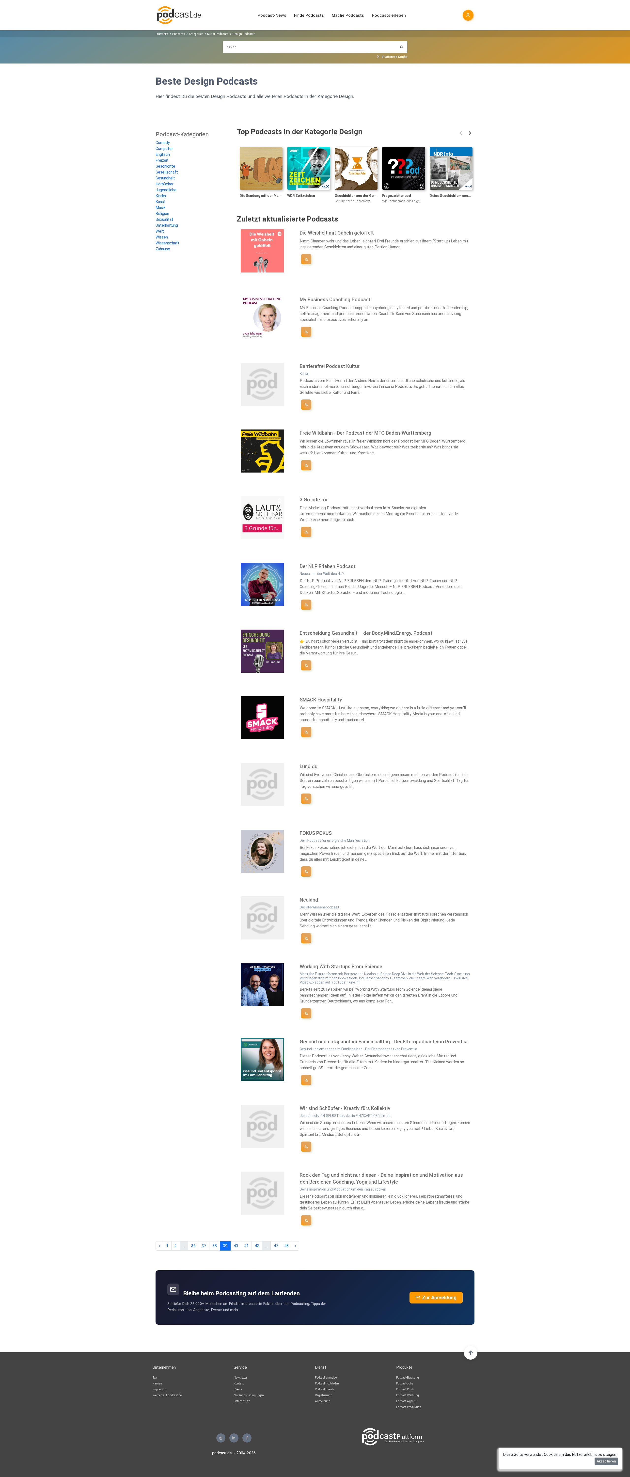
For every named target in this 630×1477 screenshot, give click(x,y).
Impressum (160, 1389)
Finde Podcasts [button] (309, 15)
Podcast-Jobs (404, 1383)
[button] (460, 133)
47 (276, 1245)
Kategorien (196, 34)
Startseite (162, 34)
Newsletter (240, 1377)
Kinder (161, 195)
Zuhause (163, 249)
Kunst (161, 201)
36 (193, 1245)
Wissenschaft (167, 243)
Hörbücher (164, 184)
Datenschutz (242, 1401)
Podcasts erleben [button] (389, 15)
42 (257, 1245)
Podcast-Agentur (406, 1401)
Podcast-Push (405, 1389)
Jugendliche (166, 190)
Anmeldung (322, 1401)
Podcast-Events (324, 1389)
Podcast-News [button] (272, 15)
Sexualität (164, 219)
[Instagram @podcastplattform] (220, 1438)
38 (214, 1245)
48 (286, 1245)
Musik (161, 207)
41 (246, 1245)
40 (236, 1245)
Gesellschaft (167, 172)
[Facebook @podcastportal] (247, 1438)
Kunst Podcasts (218, 34)
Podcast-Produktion (408, 1407)
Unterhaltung (167, 225)
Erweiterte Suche (394, 57)
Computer (164, 148)
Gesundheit (165, 178)
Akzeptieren (606, 1461)
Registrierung (323, 1395)
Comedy (163, 142)
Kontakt (239, 1383)
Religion (162, 213)
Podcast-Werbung (407, 1395)
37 (204, 1245)
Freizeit (162, 160)
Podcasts (178, 34)
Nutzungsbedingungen (249, 1395)
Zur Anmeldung (439, 1298)
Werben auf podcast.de (167, 1395)
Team (156, 1377)
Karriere (157, 1383)
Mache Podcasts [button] (348, 15)
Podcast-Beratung (407, 1377)
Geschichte (165, 166)
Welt (160, 231)
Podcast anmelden (326, 1377)
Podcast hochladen (327, 1383)
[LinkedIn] (233, 1438)
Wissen (162, 237)
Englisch (163, 154)
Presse (238, 1389)
